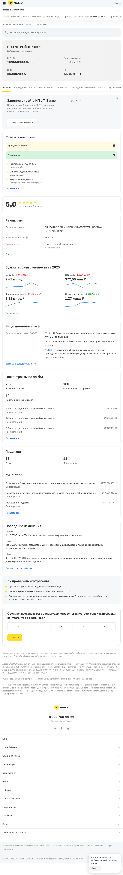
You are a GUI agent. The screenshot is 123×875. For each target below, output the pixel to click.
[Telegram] (68, 728)
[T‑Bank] (15, 3)
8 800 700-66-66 (61, 717)
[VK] (54, 728)
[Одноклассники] (61, 728)
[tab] (6, 87)
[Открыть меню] (4, 3)
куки (108, 857)
